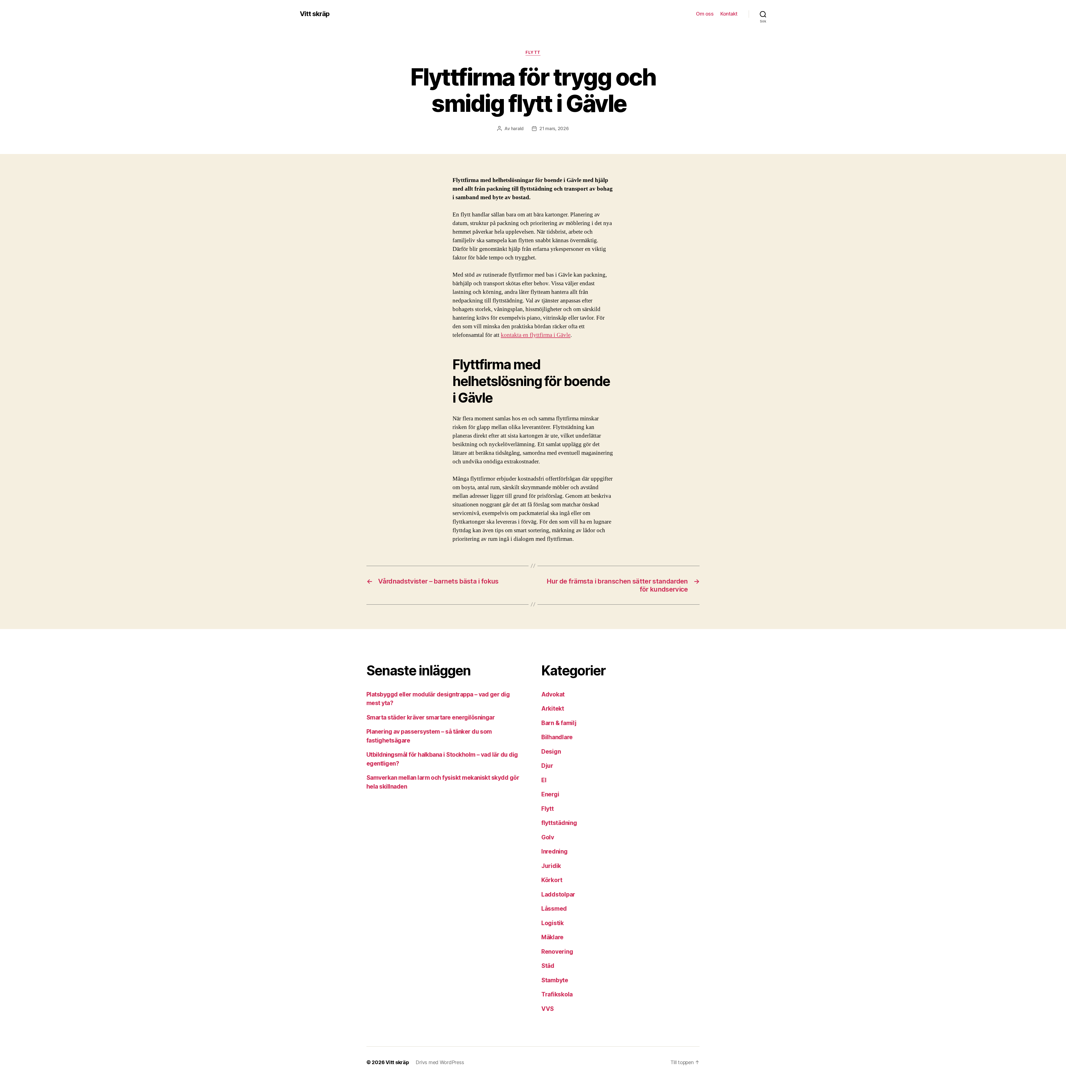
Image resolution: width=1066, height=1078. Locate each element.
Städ (547, 965)
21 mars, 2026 (554, 128)
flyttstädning (559, 822)
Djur (547, 765)
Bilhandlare (557, 737)
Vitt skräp (315, 14)
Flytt (533, 52)
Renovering (557, 951)
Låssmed (554, 908)
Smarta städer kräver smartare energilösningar (430, 717)
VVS (547, 1008)
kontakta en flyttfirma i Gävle (535, 335)
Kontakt (729, 14)
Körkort (551, 880)
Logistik (552, 923)
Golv (547, 837)
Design (551, 751)
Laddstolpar (558, 894)
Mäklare (552, 937)
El (543, 780)
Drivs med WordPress (440, 1062)
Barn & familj (559, 722)
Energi (550, 794)
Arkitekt (552, 708)
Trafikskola (557, 994)
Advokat (553, 694)
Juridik (551, 865)
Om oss (704, 14)
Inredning (554, 851)
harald (517, 128)
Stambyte (554, 980)
